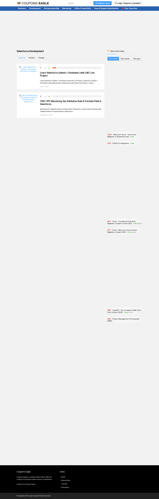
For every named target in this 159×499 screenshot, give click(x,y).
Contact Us (21, 484)
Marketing (66, 8)
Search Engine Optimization (106, 8)
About (63, 477)
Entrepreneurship (51, 8)
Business (22, 8)
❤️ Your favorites (129, 8)
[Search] (89, 3)
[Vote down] (45, 68)
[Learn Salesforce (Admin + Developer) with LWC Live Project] (28, 67)
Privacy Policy (30, 484)
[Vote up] (49, 68)
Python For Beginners (121, 143)
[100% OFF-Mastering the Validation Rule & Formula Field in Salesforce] (28, 95)
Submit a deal (104, 3)
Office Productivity (82, 8)
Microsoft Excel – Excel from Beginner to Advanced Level (121, 136)
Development (35, 8)
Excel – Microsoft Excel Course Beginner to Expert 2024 (122, 231)
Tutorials (64, 484)
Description (65, 487)
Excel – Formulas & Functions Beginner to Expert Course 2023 (121, 222)
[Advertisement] (79, 29)
